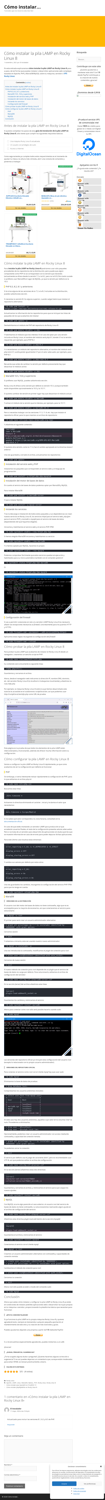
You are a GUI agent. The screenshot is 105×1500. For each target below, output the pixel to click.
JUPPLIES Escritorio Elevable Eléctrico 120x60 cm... (17, 197)
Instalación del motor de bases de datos (23, 99)
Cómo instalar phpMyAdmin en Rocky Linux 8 (21, 1387)
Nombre (8, 1465)
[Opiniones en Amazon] (45, 201)
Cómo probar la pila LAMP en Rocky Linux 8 (22, 106)
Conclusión (9, 119)
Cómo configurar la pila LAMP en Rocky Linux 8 (23, 109)
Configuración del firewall (17, 104)
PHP (9, 111)
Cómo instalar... (22, 7)
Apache (8, 1383)
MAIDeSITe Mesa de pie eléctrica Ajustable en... (54, 197)
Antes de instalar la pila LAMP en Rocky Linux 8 (23, 86)
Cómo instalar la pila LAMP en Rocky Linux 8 (22, 89)
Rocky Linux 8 (51, 1383)
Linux (19, 1383)
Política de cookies (78, 1488)
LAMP (14, 1383)
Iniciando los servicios (16, 101)
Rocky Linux (10, 1381)
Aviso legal (76, 1494)
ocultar (27, 82)
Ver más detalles (20, 208)
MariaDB (11, 114)
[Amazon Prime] (68, 201)
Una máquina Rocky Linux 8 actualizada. (25, 141)
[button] (101, 1466)
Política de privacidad (79, 1491)
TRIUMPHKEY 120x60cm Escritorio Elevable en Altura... (19, 245)
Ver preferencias (90, 1484)
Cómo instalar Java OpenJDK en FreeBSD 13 (21, 1385)
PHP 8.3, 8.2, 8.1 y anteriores (18, 91)
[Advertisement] (52, 31)
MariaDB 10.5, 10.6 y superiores (20, 94)
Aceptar (64, 1484)
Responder (11, 1425)
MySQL (10, 116)
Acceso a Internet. (17, 148)
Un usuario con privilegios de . (23, 145)
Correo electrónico (12, 1475)
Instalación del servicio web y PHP (21, 96)
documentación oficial (13, 821)
